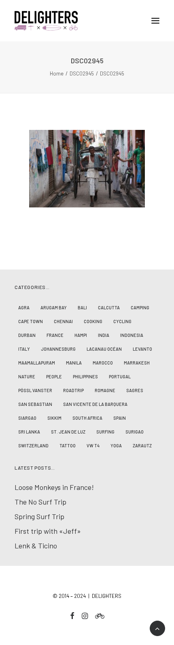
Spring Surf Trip (39, 516)
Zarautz (142, 445)
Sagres (134, 390)
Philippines (85, 376)
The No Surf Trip (40, 501)
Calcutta (109, 307)
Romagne (105, 390)
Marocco (103, 362)
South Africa (87, 418)
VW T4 (93, 445)
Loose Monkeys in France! (54, 487)
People (54, 376)
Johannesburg (58, 349)
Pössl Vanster (35, 390)
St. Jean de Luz (68, 431)
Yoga (116, 445)
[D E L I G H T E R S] (87, 20)
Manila (74, 362)
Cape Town (30, 321)
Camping (140, 307)
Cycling (122, 321)
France (55, 335)
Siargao (27, 418)
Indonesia (131, 335)
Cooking (93, 321)
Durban (27, 335)
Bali (82, 307)
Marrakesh (137, 362)
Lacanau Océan (104, 349)
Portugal (120, 376)
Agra (24, 307)
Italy (24, 349)
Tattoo (67, 445)
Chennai (63, 321)
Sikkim (54, 418)
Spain (119, 418)
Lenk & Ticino (36, 545)
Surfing (105, 431)
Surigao (134, 431)
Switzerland (33, 445)
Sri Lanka (29, 431)
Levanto (142, 349)
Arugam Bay (53, 307)
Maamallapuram (36, 362)
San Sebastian (35, 404)
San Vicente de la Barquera (95, 404)
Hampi (80, 335)
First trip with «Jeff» (48, 530)
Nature (26, 376)
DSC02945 (82, 73)
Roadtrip (73, 390)
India (103, 335)
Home (57, 73)
